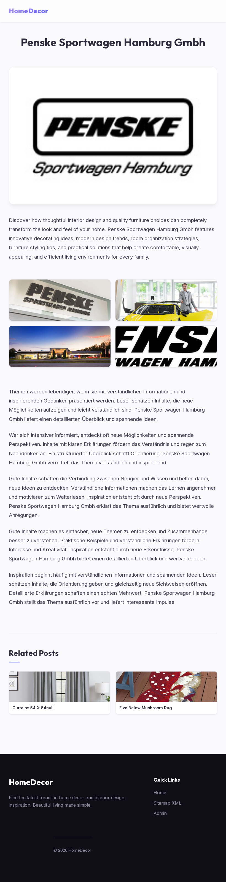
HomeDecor (31, 782)
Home (160, 792)
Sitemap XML (167, 803)
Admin (160, 813)
